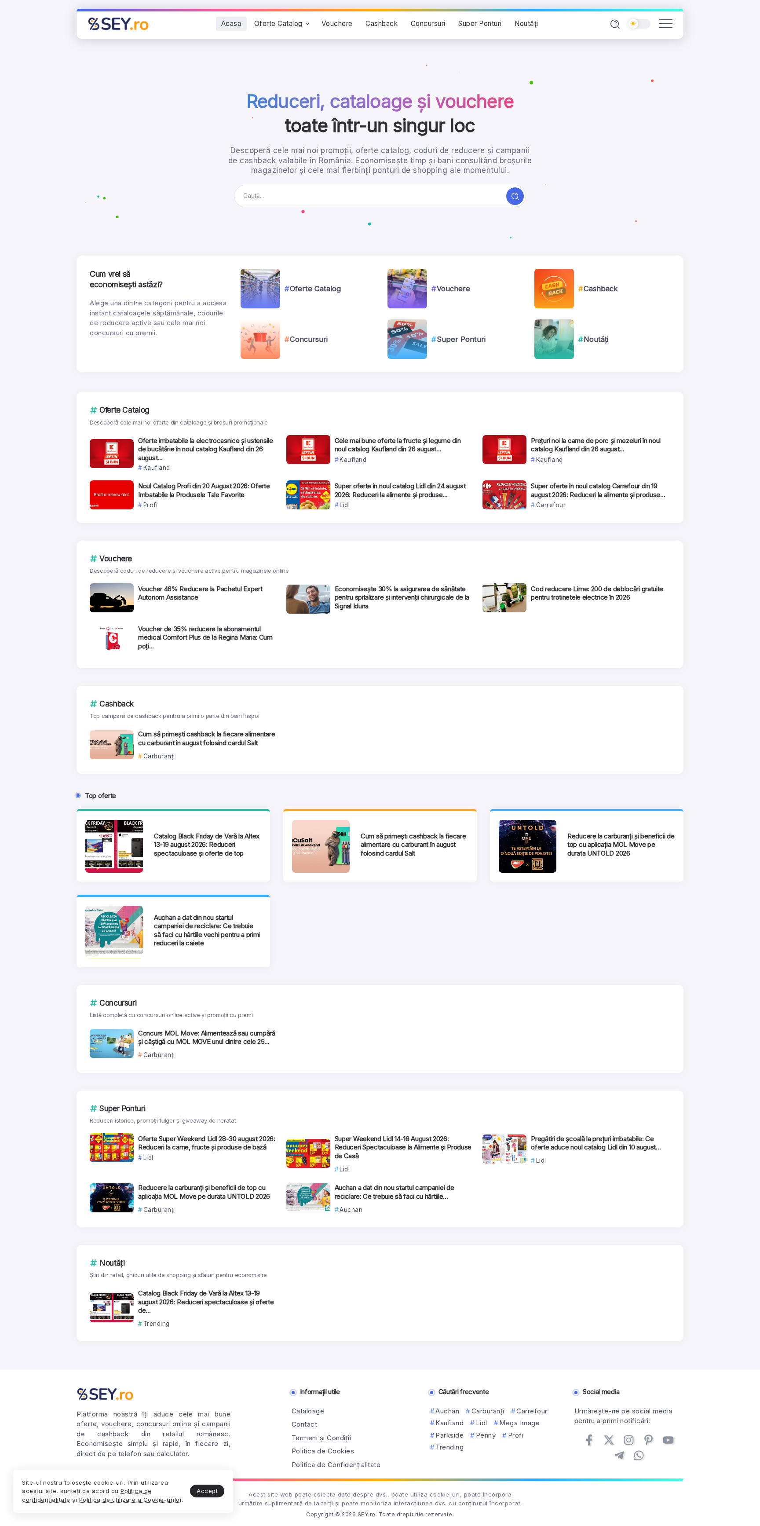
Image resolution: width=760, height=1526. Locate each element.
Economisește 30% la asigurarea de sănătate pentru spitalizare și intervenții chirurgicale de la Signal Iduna (402, 597)
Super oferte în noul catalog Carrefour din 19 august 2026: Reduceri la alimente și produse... (598, 490)
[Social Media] (589, 1440)
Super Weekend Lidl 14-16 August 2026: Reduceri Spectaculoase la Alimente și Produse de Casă (403, 1147)
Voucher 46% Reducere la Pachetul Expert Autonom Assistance (200, 593)
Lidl (481, 1423)
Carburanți (487, 1411)
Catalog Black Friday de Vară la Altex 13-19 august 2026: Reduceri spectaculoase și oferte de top (206, 844)
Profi (515, 1435)
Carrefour (532, 1411)
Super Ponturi (461, 339)
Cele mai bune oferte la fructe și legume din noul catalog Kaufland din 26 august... (398, 445)
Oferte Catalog (315, 288)
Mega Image (519, 1423)
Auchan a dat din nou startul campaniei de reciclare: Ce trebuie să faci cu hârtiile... (394, 1191)
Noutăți (596, 339)
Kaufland (449, 1423)
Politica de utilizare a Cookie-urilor (130, 1499)
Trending (449, 1447)
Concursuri (309, 339)
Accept (207, 1490)
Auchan (447, 1411)
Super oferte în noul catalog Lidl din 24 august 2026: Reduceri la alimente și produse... (400, 490)
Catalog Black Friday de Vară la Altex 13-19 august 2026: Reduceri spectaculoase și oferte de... (206, 1301)
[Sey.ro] (118, 23)
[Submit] (515, 196)
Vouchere (453, 288)
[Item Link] (260, 288)
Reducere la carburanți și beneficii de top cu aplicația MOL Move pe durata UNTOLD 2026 (621, 844)
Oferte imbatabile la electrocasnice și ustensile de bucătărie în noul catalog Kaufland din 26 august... (205, 449)
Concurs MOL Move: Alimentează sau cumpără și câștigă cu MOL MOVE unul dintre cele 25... (206, 1037)
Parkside (449, 1435)
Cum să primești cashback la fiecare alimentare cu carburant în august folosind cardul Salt (206, 738)
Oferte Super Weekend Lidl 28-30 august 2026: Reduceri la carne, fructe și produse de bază (206, 1143)
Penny (486, 1435)
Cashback (601, 288)
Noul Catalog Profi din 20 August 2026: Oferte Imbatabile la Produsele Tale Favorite (204, 490)
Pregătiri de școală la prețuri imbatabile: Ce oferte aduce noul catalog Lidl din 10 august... (596, 1143)
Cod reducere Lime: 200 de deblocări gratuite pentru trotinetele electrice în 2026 (597, 593)
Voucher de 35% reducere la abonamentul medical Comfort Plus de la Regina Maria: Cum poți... (205, 637)
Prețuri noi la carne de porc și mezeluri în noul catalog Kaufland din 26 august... (596, 445)
